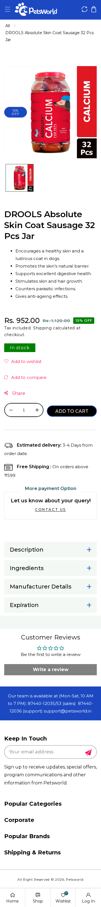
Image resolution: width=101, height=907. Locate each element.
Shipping (42, 328)
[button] (7, 9)
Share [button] (18, 393)
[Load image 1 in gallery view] (20, 178)
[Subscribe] (88, 752)
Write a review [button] (50, 669)
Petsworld (74, 880)
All (7, 25)
